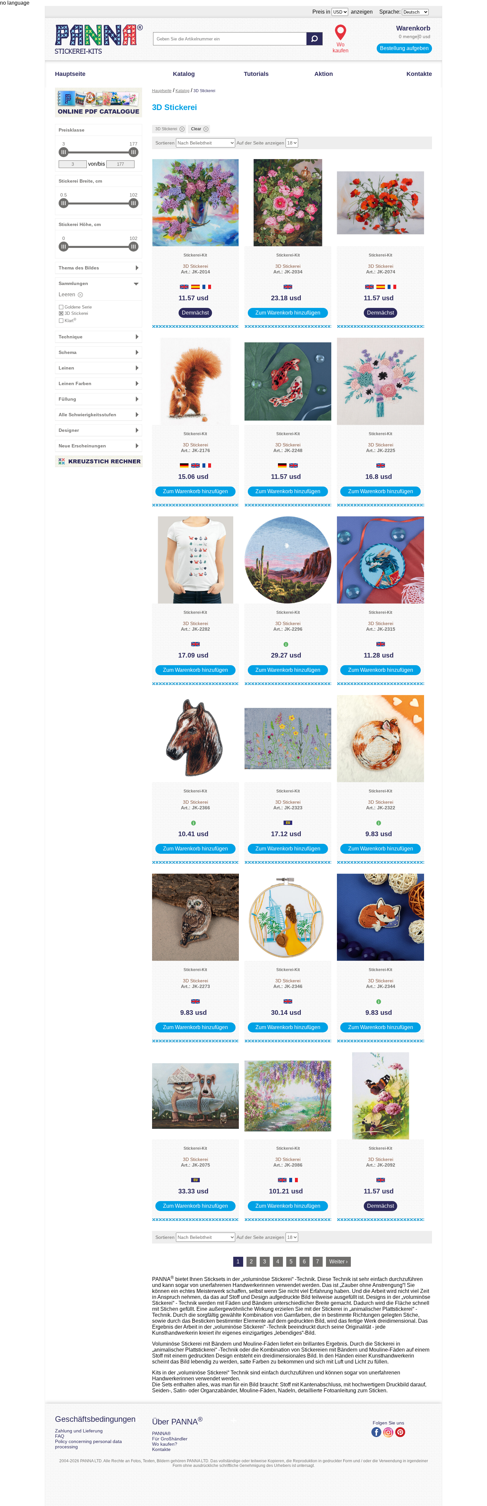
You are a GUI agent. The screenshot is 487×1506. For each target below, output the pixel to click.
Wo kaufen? (164, 1444)
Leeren (67, 294)
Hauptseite (70, 74)
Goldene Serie (78, 307)
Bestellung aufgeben (404, 48)
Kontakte (419, 74)
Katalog (184, 74)
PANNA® (161, 1433)
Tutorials (256, 74)
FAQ (59, 1436)
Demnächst (195, 313)
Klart (70, 320)
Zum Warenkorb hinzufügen (287, 313)
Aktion (323, 74)
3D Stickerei (76, 313)
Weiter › (338, 1261)
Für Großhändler (170, 1438)
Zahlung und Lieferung (79, 1430)
